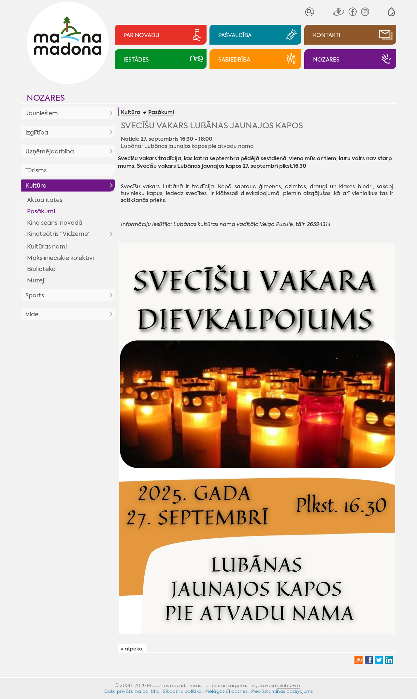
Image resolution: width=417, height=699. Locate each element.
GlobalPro (288, 685)
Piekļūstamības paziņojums (282, 691)
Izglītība (36, 132)
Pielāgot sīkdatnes (226, 691)
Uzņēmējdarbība (49, 151)
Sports (34, 295)
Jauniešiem (41, 113)
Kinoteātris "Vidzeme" (59, 234)
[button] (391, 12)
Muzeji (36, 280)
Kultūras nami (47, 246)
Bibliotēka (41, 269)
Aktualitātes (44, 200)
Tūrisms (36, 170)
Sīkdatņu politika (182, 691)
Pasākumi (41, 211)
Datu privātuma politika (132, 691)
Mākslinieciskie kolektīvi (60, 258)
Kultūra (36, 186)
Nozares (46, 98)
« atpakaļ (132, 649)
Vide (31, 314)
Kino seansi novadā (54, 223)
